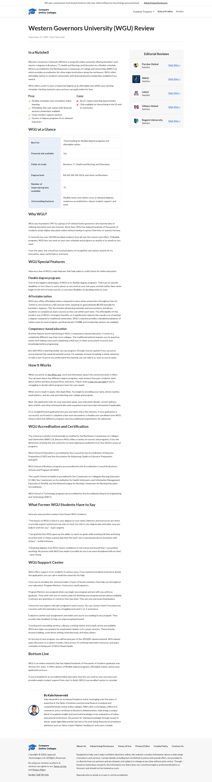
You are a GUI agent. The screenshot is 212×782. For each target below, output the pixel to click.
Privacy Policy (142, 746)
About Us (81, 746)
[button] (155, 3)
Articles (180, 11)
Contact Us (178, 746)
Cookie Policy (161, 746)
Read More (146, 67)
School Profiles (165, 11)
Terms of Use (124, 746)
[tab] (174, 65)
